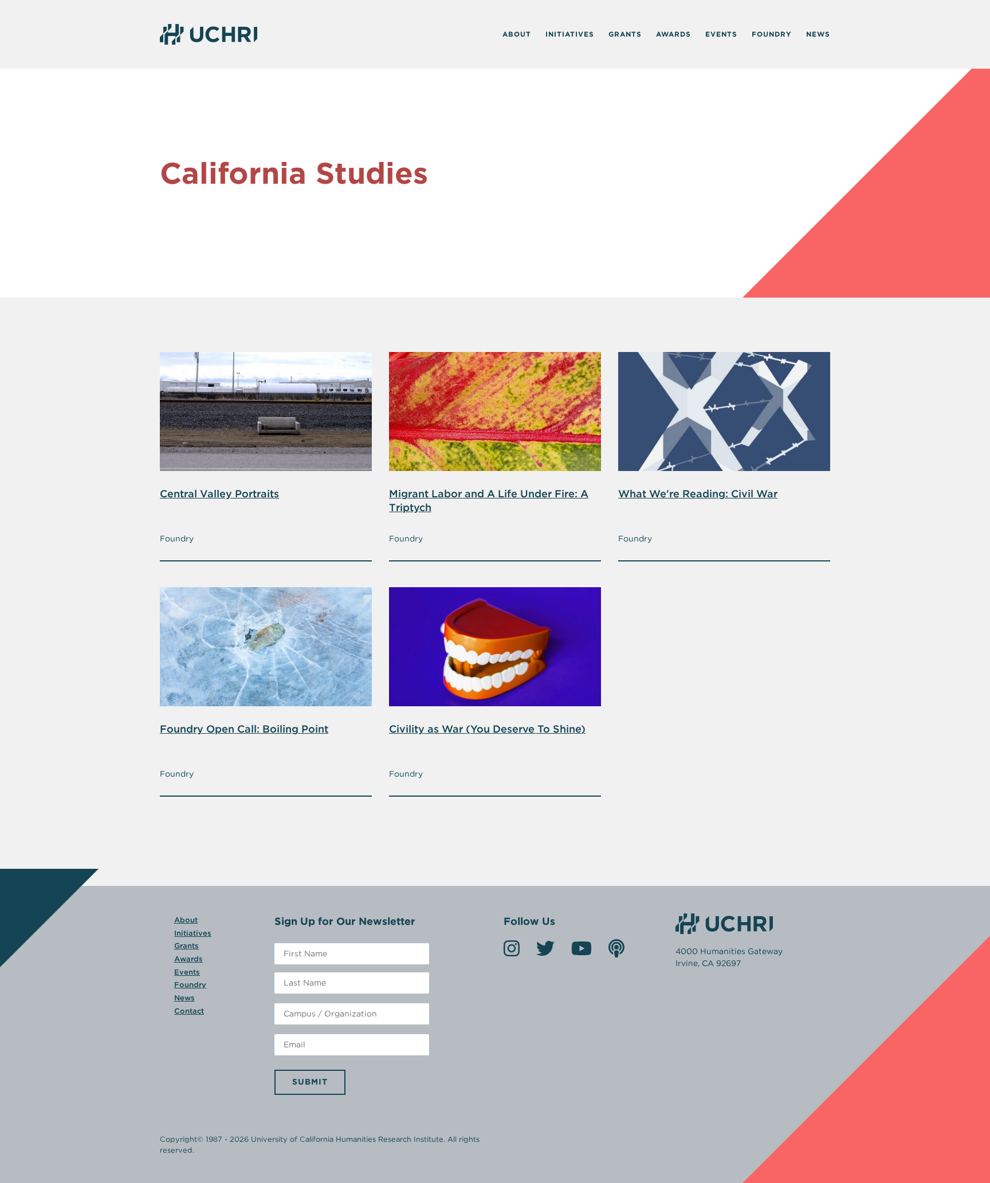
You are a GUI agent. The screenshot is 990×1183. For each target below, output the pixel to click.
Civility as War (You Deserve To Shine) (487, 729)
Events (721, 34)
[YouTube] (581, 952)
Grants (625, 34)
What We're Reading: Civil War (697, 494)
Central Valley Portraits (219, 494)
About (516, 34)
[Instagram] (512, 952)
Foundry (772, 34)
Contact (189, 1011)
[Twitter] (545, 952)
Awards (673, 34)
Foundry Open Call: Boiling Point (244, 729)
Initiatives (569, 34)
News (818, 34)
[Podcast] (616, 952)
